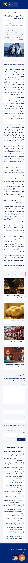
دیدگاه (23, 384)
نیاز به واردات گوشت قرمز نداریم (17, 341)
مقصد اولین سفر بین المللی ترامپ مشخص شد (14, 477)
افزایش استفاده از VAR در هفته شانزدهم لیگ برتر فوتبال (14, 528)
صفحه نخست (21, 12)
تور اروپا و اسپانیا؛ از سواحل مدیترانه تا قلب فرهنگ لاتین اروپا (13, 524)
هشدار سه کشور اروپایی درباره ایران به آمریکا (13, 468)
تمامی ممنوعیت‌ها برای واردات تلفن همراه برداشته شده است (13, 482)
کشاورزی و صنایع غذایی (13, 12)
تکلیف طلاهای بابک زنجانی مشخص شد (13, 533)
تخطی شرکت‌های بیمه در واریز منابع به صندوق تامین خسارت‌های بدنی (13, 501)
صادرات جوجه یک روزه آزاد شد (17, 320)
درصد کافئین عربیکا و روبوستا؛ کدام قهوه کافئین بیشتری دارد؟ (15, 296)
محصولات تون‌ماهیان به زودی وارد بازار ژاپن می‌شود (14, 17)
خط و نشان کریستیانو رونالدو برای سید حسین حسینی (14, 497)
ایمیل (23, 418)
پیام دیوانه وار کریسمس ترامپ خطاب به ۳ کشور (13, 492)
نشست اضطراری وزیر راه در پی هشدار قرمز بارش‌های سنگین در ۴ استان (13, 473)
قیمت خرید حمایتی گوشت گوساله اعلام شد (14, 519)
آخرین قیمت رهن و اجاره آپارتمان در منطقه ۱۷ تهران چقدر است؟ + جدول (13, 537)
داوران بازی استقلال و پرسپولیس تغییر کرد (13, 506)
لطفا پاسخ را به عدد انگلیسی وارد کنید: (16, 430)
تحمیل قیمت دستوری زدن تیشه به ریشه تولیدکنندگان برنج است (14, 455)
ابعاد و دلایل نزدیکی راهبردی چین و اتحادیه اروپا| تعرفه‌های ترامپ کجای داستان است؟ (15, 487)
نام (24, 408)
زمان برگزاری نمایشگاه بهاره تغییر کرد (13, 516)
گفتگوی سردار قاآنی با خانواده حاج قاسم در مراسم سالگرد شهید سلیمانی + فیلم (14, 511)
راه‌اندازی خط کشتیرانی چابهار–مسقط (13, 451)
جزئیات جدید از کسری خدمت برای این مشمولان (13, 459)
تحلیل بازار (10, 23)
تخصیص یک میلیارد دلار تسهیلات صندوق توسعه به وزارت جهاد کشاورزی (14, 365)
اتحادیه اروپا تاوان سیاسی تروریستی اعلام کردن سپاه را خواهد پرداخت (13, 464)
